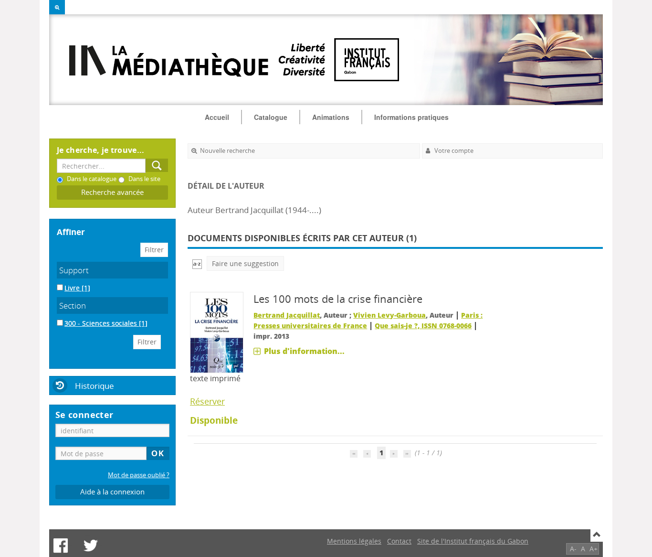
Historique (94, 385)
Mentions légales (354, 541)
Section (72, 305)
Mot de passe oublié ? (138, 475)
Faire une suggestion (245, 263)
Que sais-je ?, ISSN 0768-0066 (423, 325)
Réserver (207, 401)
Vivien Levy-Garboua (389, 315)
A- (573, 548)
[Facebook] (60, 545)
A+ (593, 548)
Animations (330, 117)
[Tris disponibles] (197, 263)
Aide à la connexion (112, 492)
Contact (399, 541)
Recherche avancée (112, 192)
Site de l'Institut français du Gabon (472, 541)
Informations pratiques (411, 117)
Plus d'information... (304, 351)
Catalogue (270, 117)
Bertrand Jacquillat (286, 315)
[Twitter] (90, 545)
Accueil (217, 117)
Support (74, 270)
